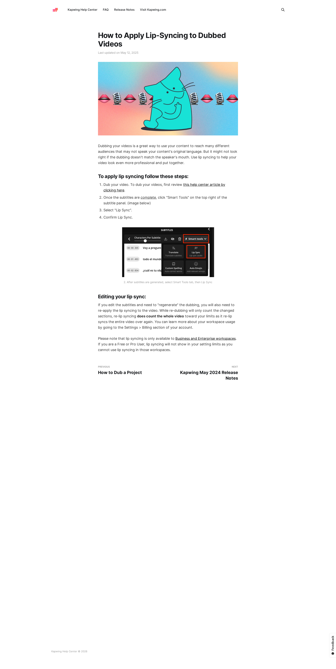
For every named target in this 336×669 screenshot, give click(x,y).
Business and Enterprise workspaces (205, 338)
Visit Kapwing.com (153, 9)
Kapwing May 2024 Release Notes (209, 373)
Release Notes (124, 9)
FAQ (106, 9)
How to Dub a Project (120, 370)
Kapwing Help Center (82, 9)
